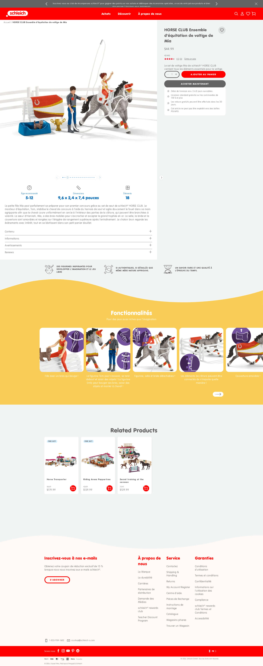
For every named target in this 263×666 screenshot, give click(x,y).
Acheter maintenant (195, 83)
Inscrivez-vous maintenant (138, 6)
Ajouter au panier (203, 74)
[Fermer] (256, 4)
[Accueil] (37, 14)
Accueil (7, 22)
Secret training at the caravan (132, 480)
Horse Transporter (57, 479)
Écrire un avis (190, 58)
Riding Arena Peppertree (96, 479)
